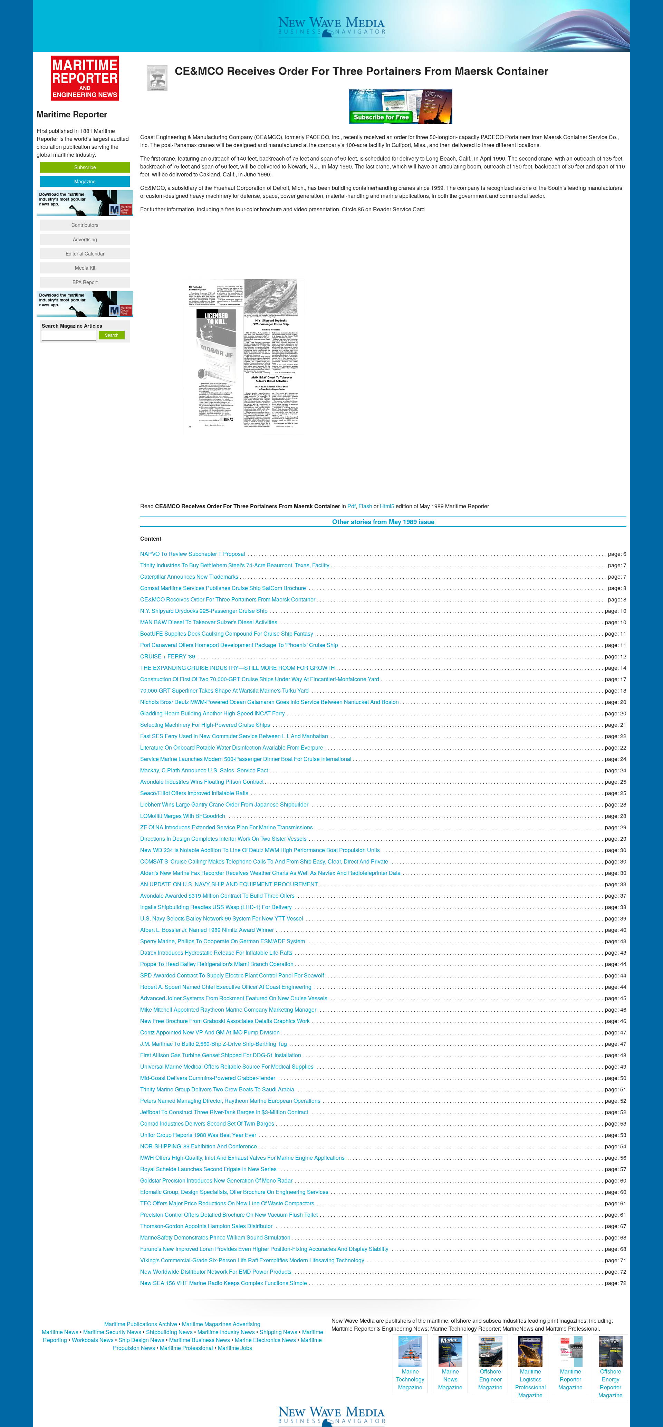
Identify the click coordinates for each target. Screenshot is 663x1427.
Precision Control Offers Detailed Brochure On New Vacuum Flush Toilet (229, 1214)
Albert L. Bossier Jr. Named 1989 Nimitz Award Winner (207, 930)
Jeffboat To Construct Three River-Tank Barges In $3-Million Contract (224, 1112)
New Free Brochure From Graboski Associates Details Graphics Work (225, 1021)
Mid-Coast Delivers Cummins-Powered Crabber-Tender (207, 1078)
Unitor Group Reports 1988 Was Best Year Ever (198, 1135)
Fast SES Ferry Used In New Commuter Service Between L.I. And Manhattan (234, 736)
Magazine (85, 181)
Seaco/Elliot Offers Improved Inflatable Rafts (194, 793)
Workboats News (93, 1340)
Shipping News (278, 1332)
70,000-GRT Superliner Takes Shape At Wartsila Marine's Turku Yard (224, 690)
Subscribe (85, 167)
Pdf (351, 506)
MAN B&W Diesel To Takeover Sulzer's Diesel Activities (208, 622)
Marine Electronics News (265, 1340)
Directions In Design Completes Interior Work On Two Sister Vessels (223, 838)
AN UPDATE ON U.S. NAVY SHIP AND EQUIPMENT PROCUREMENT (229, 884)
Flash (365, 506)
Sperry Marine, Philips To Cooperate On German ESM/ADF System (222, 941)
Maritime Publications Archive (140, 1324)
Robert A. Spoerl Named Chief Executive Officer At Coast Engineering (225, 987)
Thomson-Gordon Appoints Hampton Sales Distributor (206, 1226)
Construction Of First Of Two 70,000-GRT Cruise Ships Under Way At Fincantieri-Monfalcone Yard (259, 679)
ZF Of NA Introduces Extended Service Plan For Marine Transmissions (226, 827)
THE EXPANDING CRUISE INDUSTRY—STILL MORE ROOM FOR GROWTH (237, 668)
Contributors (84, 224)
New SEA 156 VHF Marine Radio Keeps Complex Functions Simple (223, 1283)
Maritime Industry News (226, 1332)
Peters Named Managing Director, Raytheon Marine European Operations (230, 1101)
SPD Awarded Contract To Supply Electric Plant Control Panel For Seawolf (232, 975)
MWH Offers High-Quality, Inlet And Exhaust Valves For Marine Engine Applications (242, 1157)
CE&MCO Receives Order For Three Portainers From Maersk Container (227, 599)
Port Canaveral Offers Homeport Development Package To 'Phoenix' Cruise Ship (239, 645)
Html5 (387, 506)
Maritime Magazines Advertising (221, 1324)
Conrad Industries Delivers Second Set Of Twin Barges (207, 1123)
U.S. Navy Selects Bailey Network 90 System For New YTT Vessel (221, 918)
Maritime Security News (112, 1332)
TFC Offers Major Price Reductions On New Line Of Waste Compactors (227, 1203)
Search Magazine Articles (72, 325)
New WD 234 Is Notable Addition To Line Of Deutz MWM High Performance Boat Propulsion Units (260, 850)
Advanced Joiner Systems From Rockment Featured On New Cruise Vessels (233, 998)
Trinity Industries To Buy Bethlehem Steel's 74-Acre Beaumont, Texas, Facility (234, 565)
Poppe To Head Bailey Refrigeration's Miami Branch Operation (217, 964)
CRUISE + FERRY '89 (167, 656)
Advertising (85, 239)
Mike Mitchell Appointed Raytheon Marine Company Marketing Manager (228, 1009)
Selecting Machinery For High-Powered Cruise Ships (205, 725)
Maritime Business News (200, 1340)
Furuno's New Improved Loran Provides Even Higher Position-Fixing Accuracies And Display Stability (264, 1249)
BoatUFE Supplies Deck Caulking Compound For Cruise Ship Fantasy (226, 633)
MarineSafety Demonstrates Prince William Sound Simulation (215, 1237)
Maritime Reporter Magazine (570, 1379)
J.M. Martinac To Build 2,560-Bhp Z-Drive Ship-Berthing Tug (213, 1044)
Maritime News (60, 1332)
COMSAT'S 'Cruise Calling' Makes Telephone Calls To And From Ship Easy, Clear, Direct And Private (264, 861)
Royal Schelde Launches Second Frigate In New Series (208, 1169)
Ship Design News (142, 1340)
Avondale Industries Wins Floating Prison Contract (201, 781)
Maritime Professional (186, 1348)
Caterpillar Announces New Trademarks (189, 576)
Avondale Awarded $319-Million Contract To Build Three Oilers (217, 895)
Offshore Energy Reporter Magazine (610, 1383)
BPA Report (85, 282)
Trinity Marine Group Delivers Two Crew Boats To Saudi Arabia (217, 1089)
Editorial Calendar (85, 253)
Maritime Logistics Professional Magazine (530, 1383)
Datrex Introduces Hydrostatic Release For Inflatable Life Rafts (216, 952)
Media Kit (85, 267)
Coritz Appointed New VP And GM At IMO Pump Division (210, 1032)
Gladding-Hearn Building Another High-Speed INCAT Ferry (212, 713)
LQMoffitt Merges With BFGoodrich (182, 816)
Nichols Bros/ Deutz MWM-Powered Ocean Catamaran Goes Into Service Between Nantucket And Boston (269, 702)
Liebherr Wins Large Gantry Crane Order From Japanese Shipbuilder (224, 804)
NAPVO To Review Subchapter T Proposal (192, 554)
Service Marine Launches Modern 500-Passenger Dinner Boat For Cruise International (246, 759)
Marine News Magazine (450, 1379)
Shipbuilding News (169, 1332)
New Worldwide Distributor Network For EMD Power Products (215, 1271)
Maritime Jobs (235, 1348)
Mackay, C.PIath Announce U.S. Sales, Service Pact (204, 770)
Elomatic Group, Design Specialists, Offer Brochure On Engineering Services (234, 1192)
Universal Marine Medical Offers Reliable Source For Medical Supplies (227, 1066)
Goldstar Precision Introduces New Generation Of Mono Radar (216, 1180)
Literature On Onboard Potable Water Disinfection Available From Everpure (231, 747)
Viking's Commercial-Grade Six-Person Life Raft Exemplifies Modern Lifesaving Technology (252, 1260)
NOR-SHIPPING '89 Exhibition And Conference (198, 1146)
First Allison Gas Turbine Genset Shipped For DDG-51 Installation (220, 1055)
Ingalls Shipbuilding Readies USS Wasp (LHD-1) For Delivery (216, 907)
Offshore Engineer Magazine (490, 1379)
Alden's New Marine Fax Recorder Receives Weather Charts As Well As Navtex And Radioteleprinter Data (270, 873)
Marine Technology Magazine (410, 1379)
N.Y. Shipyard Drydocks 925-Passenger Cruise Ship (204, 611)
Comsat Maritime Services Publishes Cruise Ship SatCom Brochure (223, 588)
